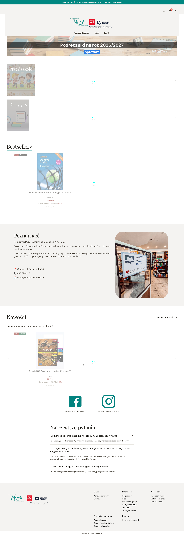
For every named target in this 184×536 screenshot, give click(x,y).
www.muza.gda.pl (129, 502)
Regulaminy (127, 496)
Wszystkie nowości (165, 317)
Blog (124, 499)
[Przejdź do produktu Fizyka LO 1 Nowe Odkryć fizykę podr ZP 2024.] (50, 171)
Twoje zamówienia (158, 496)
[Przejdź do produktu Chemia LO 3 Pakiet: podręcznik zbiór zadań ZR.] (50, 350)
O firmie (97, 499)
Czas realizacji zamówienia (104, 523)
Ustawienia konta (158, 499)
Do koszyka (46, 186)
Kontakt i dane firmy (101, 496)
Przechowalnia (157, 502)
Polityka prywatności (130, 505)
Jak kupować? (127, 508)
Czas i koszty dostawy (102, 526)
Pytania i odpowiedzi (130, 520)
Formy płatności (100, 520)
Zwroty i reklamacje (129, 511)
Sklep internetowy (91, 533)
